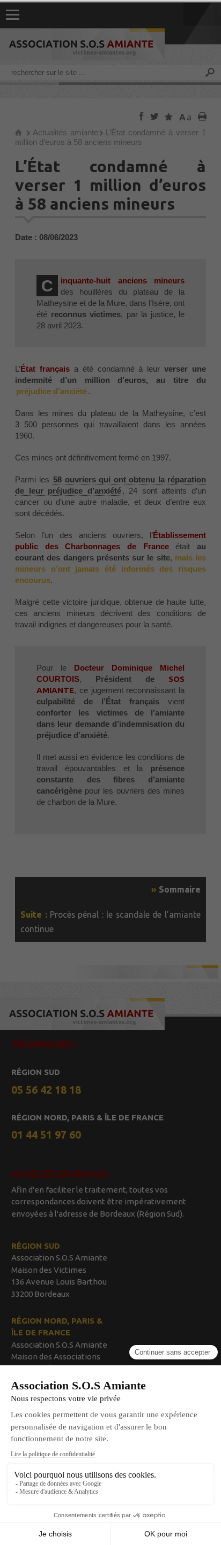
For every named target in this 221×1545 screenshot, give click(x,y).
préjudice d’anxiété (51, 391)
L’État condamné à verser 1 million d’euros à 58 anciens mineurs (110, 137)
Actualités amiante (65, 132)
